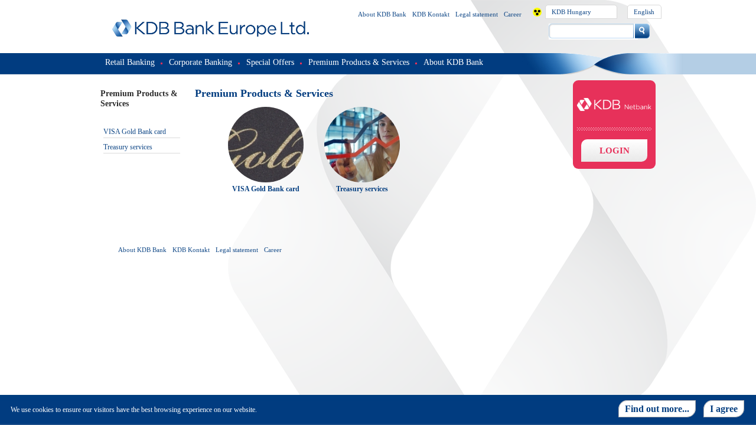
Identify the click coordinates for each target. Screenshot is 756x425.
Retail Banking (130, 62)
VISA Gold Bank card (134, 132)
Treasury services (127, 147)
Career (513, 14)
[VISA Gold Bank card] (266, 111)
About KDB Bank (382, 14)
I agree (724, 409)
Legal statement (476, 14)
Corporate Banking (200, 62)
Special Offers (270, 62)
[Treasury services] (362, 111)
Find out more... (657, 409)
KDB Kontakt (430, 14)
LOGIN (614, 150)
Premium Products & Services (358, 62)
